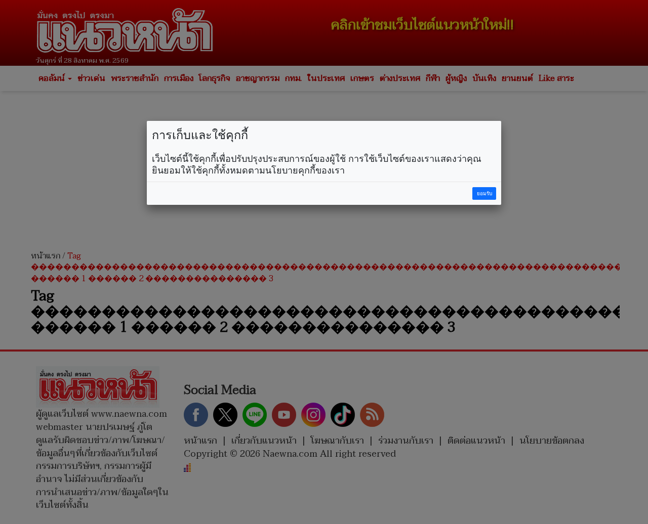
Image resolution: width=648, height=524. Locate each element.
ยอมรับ (484, 193)
